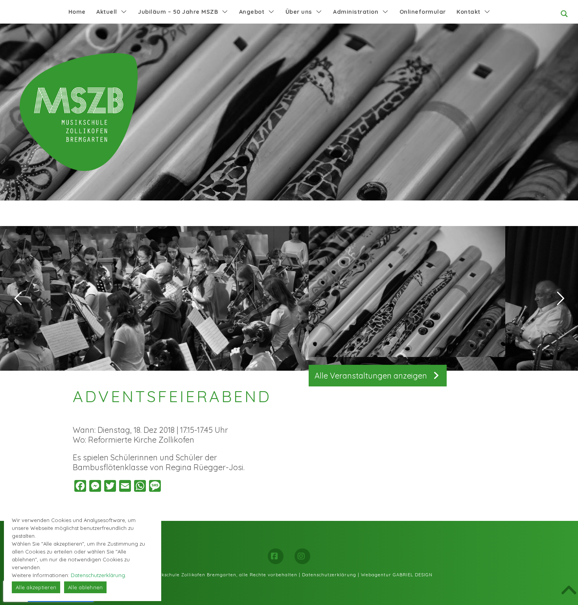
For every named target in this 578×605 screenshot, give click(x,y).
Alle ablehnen (85, 587)
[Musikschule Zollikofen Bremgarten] (79, 112)
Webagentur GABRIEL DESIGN (397, 574)
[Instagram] (302, 556)
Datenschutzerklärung (329, 574)
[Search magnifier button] (564, 13)
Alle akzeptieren (36, 587)
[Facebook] (275, 556)
